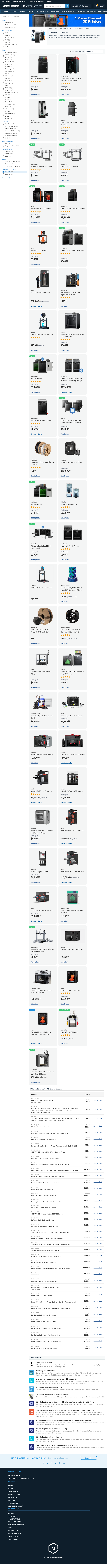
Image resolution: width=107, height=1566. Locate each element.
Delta (8, 156)
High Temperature (11, 126)
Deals (4, 159)
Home (51, 28)
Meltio (8, 85)
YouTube (63, 1463)
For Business (10, 27)
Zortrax (8, 118)
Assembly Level (7, 141)
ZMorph (8, 116)
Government (13, 1503)
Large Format (10, 128)
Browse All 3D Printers (11, 16)
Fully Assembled (12, 146)
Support (12, 1500)
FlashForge (9, 69)
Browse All (6, 178)
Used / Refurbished (12, 161)
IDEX (8, 138)
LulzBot (8, 78)
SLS (7, 40)
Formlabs (9, 71)
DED (7, 33)
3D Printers (30, 11)
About (11, 1513)
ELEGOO (9, 66)
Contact (12, 1516)
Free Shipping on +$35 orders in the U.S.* (14, 1)
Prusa (8, 97)
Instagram (51, 1463)
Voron (8, 111)
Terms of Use (14, 1536)
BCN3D (8, 59)
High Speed (10, 124)
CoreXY (9, 153)
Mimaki (8, 88)
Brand (4, 50)
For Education (10, 25)
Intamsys (9, 76)
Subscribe (88, 1458)
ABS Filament (91, 11)
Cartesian (9, 151)
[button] (32, 6)
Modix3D (9, 90)
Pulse (8, 99)
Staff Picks (21, 11)
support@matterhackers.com (21, 1478)
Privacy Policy (14, 1534)
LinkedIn (55, 1463)
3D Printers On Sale (12, 166)
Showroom (13, 1491)
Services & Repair (15, 1506)
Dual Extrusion (11, 135)
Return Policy (14, 1531)
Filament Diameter (9, 169)
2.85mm (9, 174)
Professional (14, 1494)
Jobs (10, 1528)
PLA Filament (81, 11)
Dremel (8, 64)
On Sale (75, 51)
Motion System (7, 149)
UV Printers (9, 47)
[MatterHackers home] (11, 6)
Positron (8, 95)
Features (5, 121)
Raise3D (9, 102)
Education (12, 1497)
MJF (7, 42)
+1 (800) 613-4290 (45, 1)
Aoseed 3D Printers (12, 52)
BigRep (8, 57)
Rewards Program (16, 1525)
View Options (35, 94)
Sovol (8, 106)
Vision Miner (10, 113)
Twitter (47, 1463)
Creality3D (9, 62)
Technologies (7, 30)
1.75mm (9, 172)
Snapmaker (10, 104)
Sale (14, 11)
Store (56, 28)
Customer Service (34, 1)
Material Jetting (11, 44)
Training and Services (67, 11)
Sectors (4, 20)
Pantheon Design (11, 92)
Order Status (14, 1519)
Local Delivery (14, 1522)
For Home (9, 22)
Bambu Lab (55, 11)
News (10, 1488)
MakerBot (9, 83)
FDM (69, 28)
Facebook (43, 1463)
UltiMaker (9, 109)
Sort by (81, 51)
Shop (10, 1486)
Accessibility (13, 1539)
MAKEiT (8, 80)
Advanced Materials (12, 131)
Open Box (9, 164)
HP (7, 73)
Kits (8, 143)
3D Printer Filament (43, 11)
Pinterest (59, 1463)
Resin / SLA (9, 37)
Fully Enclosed (11, 133)
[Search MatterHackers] (67, 6)
